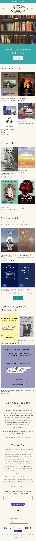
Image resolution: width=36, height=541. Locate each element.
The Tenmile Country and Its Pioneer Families (8, 174)
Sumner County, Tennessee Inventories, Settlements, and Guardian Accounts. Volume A (17, 390)
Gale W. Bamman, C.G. (8, 343)
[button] (3, 9)
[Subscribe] (30, 498)
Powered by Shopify (21, 534)
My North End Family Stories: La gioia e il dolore (9, 206)
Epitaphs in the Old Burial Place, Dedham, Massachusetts (9, 290)
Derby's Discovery (22, 170)
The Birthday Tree (22, 121)
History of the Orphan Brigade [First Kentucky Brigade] (25, 254)
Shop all (18, 58)
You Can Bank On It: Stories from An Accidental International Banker (9, 131)
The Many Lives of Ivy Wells (24, 206)
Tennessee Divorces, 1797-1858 (25, 340)
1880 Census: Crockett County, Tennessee (25, 290)
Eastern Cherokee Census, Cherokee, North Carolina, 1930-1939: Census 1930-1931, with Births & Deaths (9, 256)
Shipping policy (22, 537)
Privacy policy (14, 537)
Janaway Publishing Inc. (11, 534)
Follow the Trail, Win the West (8, 98)
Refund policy (31, 534)
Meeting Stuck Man (22, 98)
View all (18, 298)
